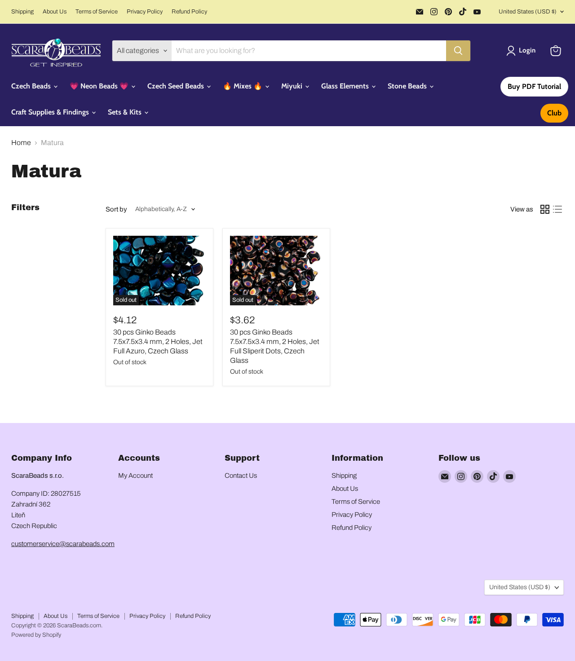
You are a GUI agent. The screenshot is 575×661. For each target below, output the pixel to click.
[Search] (458, 50)
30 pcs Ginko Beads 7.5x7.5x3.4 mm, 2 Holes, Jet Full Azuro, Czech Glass (158, 341)
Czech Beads (32, 86)
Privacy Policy (145, 12)
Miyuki (292, 86)
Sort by (116, 209)
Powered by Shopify (36, 635)
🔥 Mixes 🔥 (243, 86)
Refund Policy (189, 12)
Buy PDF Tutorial (534, 86)
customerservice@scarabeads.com (63, 543)
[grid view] (545, 209)
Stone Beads (408, 86)
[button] (522, 50)
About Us (54, 12)
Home (21, 142)
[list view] (557, 209)
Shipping (22, 12)
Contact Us (241, 475)
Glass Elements (346, 86)
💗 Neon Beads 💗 (100, 86)
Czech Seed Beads (176, 86)
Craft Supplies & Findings (51, 112)
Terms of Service (96, 12)
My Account (135, 475)
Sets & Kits (125, 112)
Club (554, 113)
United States (528, 12)
